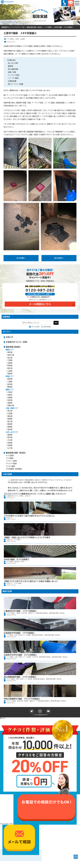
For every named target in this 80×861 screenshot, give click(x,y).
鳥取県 (9, 416)
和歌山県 (10, 405)
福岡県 (9, 435)
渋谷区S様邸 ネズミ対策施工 (16, 559)
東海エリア (10, 376)
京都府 (9, 395)
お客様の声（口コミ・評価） (17, 342)
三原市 (17, 39)
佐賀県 (9, 445)
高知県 (9, 429)
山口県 (9, 448)
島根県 (9, 419)
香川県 (9, 421)
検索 (56, 323)
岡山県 (9, 411)
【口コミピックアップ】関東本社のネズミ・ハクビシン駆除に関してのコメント (35, 494)
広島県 (22, 39)
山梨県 (9, 371)
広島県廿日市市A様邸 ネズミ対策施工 (20, 655)
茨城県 (9, 363)
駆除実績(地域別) (13, 347)
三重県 (9, 381)
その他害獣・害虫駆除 (14, 469)
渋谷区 (22, 561)
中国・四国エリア (12, 408)
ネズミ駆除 (10, 455)
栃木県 (9, 368)
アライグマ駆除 (11, 463)
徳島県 (9, 424)
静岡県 (9, 387)
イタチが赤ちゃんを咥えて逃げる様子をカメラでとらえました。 (29, 516)
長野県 (9, 373)
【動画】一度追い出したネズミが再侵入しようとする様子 (27, 537)
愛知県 (9, 379)
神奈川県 (10, 355)
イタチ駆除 (10, 39)
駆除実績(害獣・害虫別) (16, 453)
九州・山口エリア (12, 432)
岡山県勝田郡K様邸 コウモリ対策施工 (20, 677)
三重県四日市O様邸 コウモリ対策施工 (20, 611)
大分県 (9, 440)
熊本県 (9, 437)
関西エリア (10, 389)
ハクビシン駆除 (11, 461)
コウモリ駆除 (10, 466)
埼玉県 (9, 357)
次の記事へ (21, 258)
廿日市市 (35, 657)
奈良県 (9, 400)
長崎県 (9, 443)
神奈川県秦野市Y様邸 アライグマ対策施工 (22, 699)
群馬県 (9, 365)
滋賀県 (9, 403)
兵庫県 (9, 397)
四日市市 (24, 613)
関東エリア (10, 349)
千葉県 (9, 360)
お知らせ (9, 337)
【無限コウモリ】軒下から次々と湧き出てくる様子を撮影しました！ (31, 581)
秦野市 (26, 701)
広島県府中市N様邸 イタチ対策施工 (19, 633)
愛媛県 (9, 427)
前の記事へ (59, 258)
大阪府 (9, 392)
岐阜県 (9, 384)
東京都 (9, 352)
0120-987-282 (40, 290)
